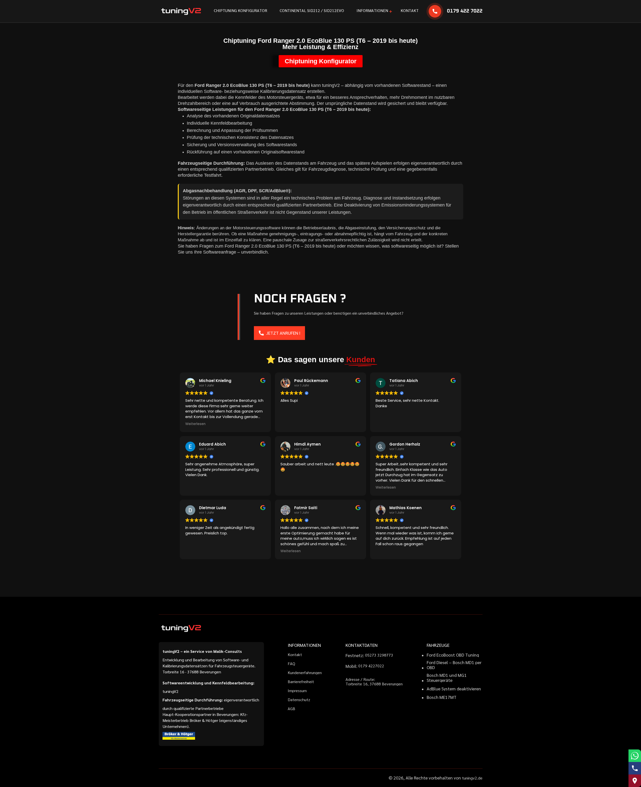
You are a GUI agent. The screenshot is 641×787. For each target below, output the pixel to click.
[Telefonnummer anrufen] (634, 768)
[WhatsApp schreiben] (634, 755)
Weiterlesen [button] (195, 424)
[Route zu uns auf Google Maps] (634, 780)
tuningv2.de (472, 777)
